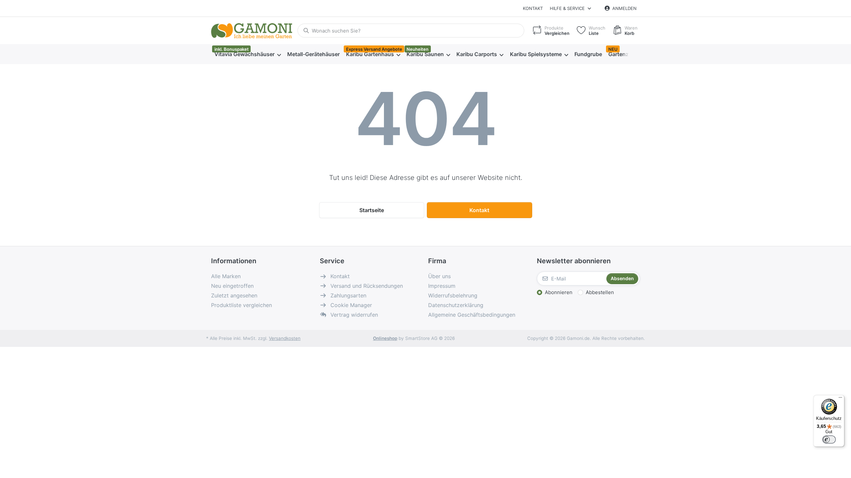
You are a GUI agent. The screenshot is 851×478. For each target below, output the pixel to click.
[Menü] (840, 399)
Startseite (371, 210)
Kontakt (533, 8)
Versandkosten (285, 338)
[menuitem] (247, 54)
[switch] (829, 439)
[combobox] (411, 31)
